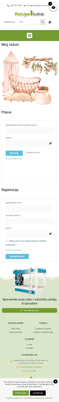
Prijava (14, 153)
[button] (29, 35)
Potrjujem (20, 393)
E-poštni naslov (17, 215)
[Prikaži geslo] (50, 143)
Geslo (13, 137)
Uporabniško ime (18, 202)
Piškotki (48, 398)
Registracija (17, 256)
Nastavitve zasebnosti (34, 398)
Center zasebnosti (14, 398)
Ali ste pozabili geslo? (14, 158)
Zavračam (38, 393)
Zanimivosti (9, 22)
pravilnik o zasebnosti (14, 250)
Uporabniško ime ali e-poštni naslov (26, 125)
